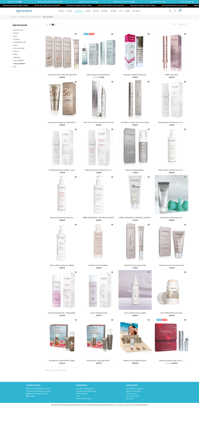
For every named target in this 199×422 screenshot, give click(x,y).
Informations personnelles (135, 388)
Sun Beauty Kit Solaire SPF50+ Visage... (62, 361)
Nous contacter (186, 2)
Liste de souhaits (131, 393)
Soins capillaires (18, 60)
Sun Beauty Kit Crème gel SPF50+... (99, 361)
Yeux (14, 66)
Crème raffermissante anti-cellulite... (62, 265)
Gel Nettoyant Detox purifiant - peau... (62, 170)
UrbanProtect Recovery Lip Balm (135, 265)
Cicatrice (16, 39)
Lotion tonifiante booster (98, 313)
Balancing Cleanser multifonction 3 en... (98, 170)
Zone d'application (19, 25)
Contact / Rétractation (83, 398)
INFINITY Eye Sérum (171, 75)
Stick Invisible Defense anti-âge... (171, 313)
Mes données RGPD (132, 396)
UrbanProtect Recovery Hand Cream (171, 265)
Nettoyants (16, 57)
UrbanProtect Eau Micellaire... (99, 265)
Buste (15, 36)
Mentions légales (82, 393)
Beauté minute (18, 30)
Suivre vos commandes (133, 391)
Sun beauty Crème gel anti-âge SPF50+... (62, 122)
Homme (16, 51)
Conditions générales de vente (86, 391)
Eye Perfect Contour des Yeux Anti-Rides (135, 122)
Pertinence (182, 25)
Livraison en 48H (13, 2)
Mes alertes (130, 398)
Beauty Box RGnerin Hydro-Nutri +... (171, 361)
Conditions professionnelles (87, 2)
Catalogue (31, 396)
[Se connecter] (175, 11)
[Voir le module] (53, 25)
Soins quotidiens (19, 63)
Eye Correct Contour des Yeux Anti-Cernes (99, 122)
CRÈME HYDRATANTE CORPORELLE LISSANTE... (98, 218)
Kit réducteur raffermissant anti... (171, 218)
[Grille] (56, 25)
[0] (179, 11)
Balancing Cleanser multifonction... (62, 218)
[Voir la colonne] (50, 25)
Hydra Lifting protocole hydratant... (99, 75)
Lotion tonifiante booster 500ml (135, 313)
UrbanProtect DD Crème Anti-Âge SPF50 (62, 75)
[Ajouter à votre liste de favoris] (76, 34)
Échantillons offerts (156, 2)
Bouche (15, 33)
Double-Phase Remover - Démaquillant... (62, 313)
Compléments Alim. (19, 42)
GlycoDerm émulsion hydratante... (135, 75)
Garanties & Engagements (85, 388)
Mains (15, 54)
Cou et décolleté (18, 48)
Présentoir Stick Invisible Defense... (135, 361)
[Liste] (47, 25)
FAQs (77, 396)
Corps (15, 45)
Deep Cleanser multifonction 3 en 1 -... (171, 122)
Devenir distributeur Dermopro (38, 393)
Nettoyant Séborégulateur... (135, 170)
